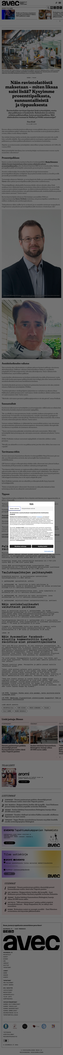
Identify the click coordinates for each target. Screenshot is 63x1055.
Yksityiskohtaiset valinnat (28, 508)
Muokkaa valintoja (20, 546)
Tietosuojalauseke (48, 551)
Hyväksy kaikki (42, 546)
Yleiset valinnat (14, 508)
